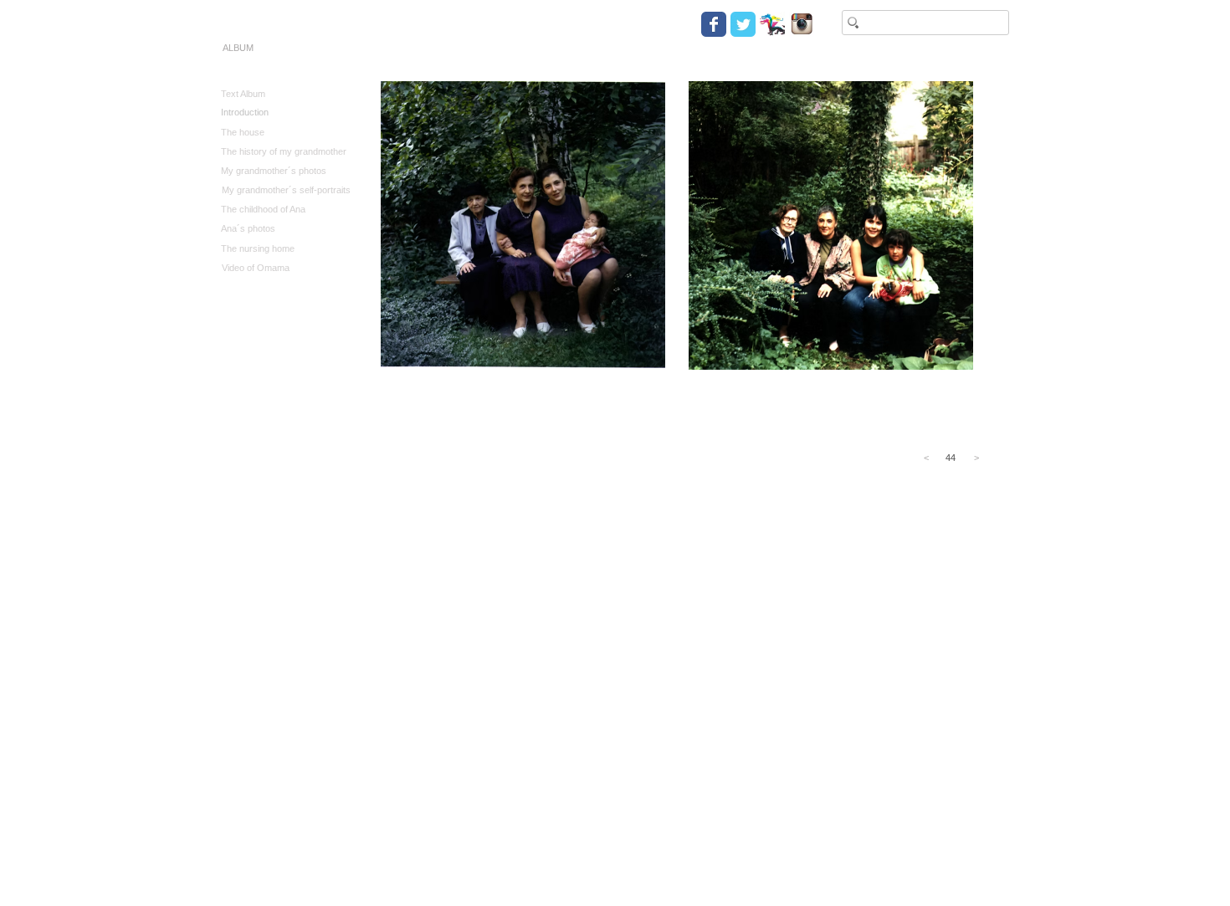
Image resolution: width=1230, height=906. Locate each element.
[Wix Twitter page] (743, 24)
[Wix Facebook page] (713, 24)
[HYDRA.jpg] (772, 24)
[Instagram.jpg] (801, 24)
